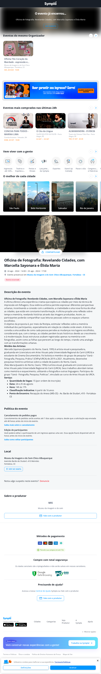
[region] (50, 665)
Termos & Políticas (62, 662)
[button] (8, 662)
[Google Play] (21, 625)
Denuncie (44, 481)
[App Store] (8, 625)
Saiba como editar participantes (18, 439)
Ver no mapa (15, 469)
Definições (26, 667)
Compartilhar (53, 252)
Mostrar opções (90, 632)
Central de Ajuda (43, 591)
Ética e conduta (24, 654)
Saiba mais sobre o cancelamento (19, 425)
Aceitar (72, 667)
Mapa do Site (67, 654)
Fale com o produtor (52, 515)
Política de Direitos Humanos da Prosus (46, 654)
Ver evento (50, 26)
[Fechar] (98, 660)
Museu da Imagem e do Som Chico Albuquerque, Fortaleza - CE (56, 274)
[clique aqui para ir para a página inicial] (50, 3)
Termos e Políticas (10, 654)
